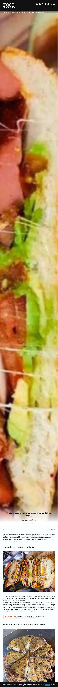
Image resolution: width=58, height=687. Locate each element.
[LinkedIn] (42, 4)
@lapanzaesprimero (11, 616)
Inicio (5, 12)
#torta (17, 618)
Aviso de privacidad (53, 685)
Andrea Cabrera (30, 520)
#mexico (22, 618)
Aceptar (47, 684)
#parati (7, 618)
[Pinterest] (45, 4)
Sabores (9, 12)
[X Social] (51, 4)
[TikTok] (48, 4)
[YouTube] (54, 4)
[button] (53, 8)
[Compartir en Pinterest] (54, 529)
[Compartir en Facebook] (53, 529)
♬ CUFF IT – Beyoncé (31, 618)
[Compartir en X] (51, 529)
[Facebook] (37, 4)
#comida (12, 618)
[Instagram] (40, 4)
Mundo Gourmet (16, 12)
